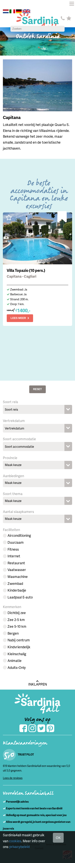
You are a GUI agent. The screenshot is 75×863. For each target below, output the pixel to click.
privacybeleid (19, 846)
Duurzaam (16, 542)
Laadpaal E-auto (20, 597)
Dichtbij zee (17, 612)
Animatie (15, 660)
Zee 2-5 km (16, 619)
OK (58, 837)
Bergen (13, 633)
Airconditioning (19, 535)
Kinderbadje (17, 590)
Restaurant (16, 562)
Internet (14, 555)
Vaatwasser (17, 569)
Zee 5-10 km (17, 626)
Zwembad (15, 583)
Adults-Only (17, 667)
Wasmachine (18, 576)
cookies (15, 840)
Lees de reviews (12, 778)
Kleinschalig (17, 653)
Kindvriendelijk (19, 646)
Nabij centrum (19, 639)
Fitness (13, 549)
